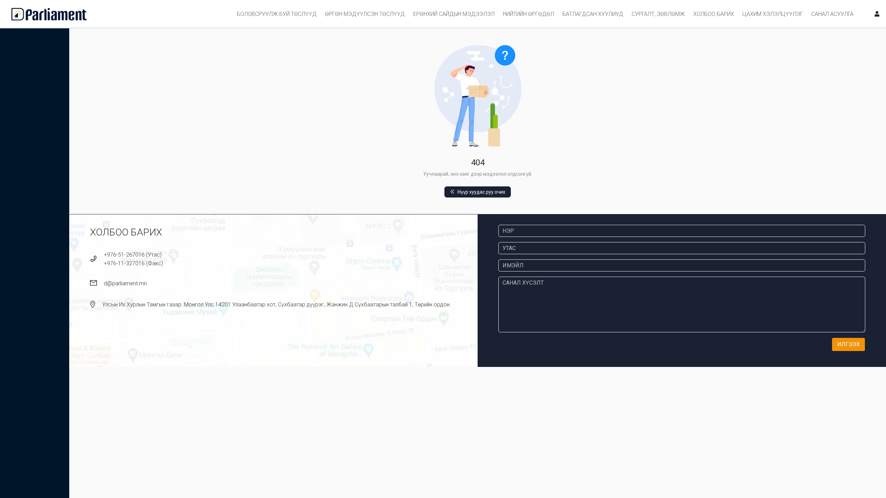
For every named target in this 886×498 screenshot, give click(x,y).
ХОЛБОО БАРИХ (713, 14)
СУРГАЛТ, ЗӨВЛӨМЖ (658, 14)
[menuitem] (277, 14)
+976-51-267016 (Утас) (133, 254)
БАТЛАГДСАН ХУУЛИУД (592, 14)
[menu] (476, 14)
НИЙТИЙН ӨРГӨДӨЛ (528, 14)
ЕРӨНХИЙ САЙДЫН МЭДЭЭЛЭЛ (454, 14)
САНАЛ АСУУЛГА (832, 14)
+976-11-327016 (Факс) (133, 263)
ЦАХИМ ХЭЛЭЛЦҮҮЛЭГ (772, 14)
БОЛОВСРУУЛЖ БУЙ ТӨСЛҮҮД (277, 14)
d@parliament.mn (125, 283)
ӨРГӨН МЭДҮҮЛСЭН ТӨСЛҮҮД (365, 14)
